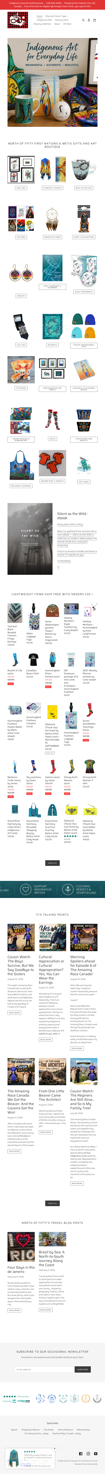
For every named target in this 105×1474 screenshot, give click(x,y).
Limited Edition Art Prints (52, 389)
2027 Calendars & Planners (52, 287)
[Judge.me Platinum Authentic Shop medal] (63, 1398)
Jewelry (21, 295)
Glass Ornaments (84, 291)
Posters (21, 237)
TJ (58, 567)
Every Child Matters (84, 237)
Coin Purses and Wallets (84, 439)
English (14, 1453)
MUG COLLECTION (84, 188)
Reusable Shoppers (21, 486)
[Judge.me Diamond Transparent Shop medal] (40, 1398)
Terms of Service (65, 1429)
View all (52, 863)
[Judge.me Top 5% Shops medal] (97, 1398)
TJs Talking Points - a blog (36, 1433)
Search (14, 1429)
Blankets (52, 345)
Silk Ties (21, 345)
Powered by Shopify (89, 1464)
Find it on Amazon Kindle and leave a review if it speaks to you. (77, 553)
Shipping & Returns (31, 1429)
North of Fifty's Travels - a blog (66, 1433)
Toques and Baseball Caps (84, 346)
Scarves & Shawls (52, 188)
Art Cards (84, 481)
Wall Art (21, 188)
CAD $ (29, 1453)
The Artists (49, 1429)
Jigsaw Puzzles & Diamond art (21, 439)
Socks (52, 438)
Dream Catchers (52, 237)
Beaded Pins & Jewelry (52, 481)
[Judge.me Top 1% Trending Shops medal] (85, 1398)
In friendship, (64, 561)
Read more (14, 1012)
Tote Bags (21, 388)
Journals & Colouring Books (84, 389)
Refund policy (83, 1429)
